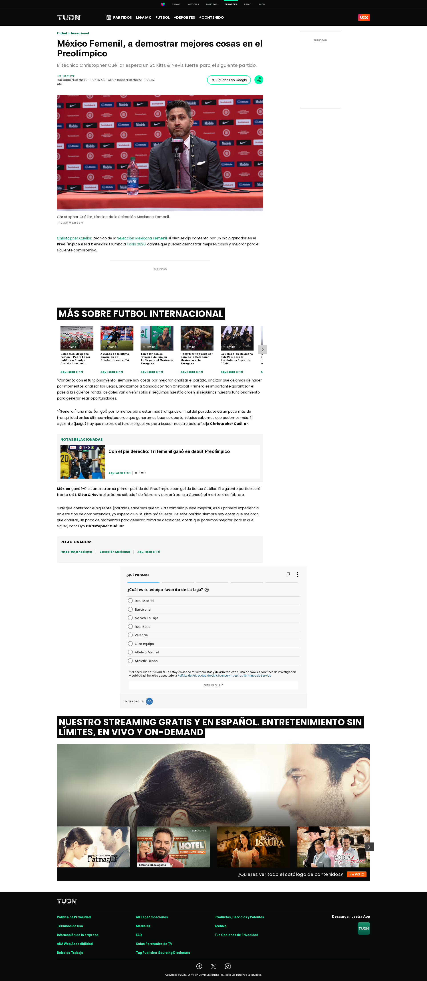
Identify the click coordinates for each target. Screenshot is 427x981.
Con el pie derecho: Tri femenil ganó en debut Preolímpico (169, 451)
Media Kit (143, 926)
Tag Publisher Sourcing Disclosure (163, 952)
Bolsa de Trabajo (70, 952)
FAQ (139, 935)
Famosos (212, 4)
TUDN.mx (68, 76)
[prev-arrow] (54, 847)
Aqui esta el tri (71, 372)
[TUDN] (69, 17)
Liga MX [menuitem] (143, 17)
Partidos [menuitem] (122, 17)
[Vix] (364, 17)
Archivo (220, 926)
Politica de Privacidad (74, 917)
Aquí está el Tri (148, 552)
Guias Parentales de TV (154, 944)
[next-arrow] (262, 349)
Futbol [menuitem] (162, 17)
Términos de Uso (70, 926)
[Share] (258, 79)
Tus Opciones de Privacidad (236, 935)
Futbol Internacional (73, 33)
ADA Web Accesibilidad (75, 944)
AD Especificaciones (152, 917)
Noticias (193, 4)
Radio (247, 4)
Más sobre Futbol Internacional (141, 314)
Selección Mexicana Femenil (142, 238)
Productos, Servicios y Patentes (239, 917)
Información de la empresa (77, 935)
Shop (261, 4)
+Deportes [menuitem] (184, 17)
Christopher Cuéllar (74, 238)
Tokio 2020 (136, 244)
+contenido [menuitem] (211, 17)
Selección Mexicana (115, 552)
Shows (176, 4)
